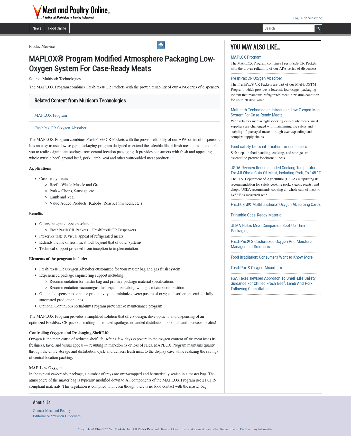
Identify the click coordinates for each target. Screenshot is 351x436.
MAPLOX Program (50, 115)
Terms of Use (169, 429)
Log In (298, 17)
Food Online (57, 28)
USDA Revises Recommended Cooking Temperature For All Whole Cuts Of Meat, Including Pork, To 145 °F (276, 170)
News (37, 28)
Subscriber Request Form (222, 429)
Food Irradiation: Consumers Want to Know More (272, 257)
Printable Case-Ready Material (256, 214)
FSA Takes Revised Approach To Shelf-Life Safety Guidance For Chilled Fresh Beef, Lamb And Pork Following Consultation (273, 283)
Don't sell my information (256, 429)
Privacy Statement (192, 429)
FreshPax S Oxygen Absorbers (256, 267)
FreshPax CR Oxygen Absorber (60, 127)
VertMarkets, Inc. (120, 429)
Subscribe (315, 17)
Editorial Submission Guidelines (57, 415)
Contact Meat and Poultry (52, 410)
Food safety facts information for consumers (269, 146)
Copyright (84, 429)
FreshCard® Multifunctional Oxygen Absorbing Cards (276, 204)
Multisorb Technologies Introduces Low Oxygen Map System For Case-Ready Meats (275, 112)
